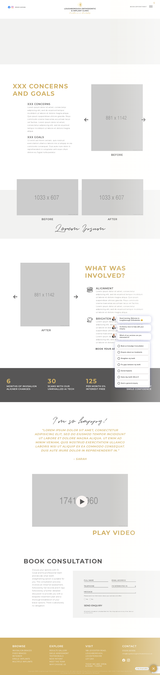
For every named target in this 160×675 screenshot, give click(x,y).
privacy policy (88, 613)
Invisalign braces (22, 650)
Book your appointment (113, 348)
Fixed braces (19, 653)
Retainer (17, 656)
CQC (109, 671)
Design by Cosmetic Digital (72, 673)
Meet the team (57, 662)
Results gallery (58, 650)
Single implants (21, 659)
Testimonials (56, 656)
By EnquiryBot (143, 668)
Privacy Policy (87, 671)
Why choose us (57, 664)
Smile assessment (59, 653)
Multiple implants (22, 662)
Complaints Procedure (99, 671)
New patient (56, 659)
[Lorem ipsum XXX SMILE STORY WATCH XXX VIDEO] (80, 41)
